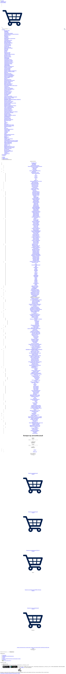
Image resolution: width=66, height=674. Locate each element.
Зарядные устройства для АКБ (9, 71)
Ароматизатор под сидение (34, 292)
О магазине (4, 655)
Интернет (5, 144)
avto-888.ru (22, 667)
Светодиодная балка (7, 45)
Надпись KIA (36, 226)
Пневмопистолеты (36, 376)
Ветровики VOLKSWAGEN (36, 255)
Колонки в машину (35, 167)
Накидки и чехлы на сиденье (9, 97)
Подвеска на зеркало (7, 92)
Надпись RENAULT (36, 235)
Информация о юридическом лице (8, 656)
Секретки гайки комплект (8, 138)
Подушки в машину (7, 93)
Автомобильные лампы (8, 40)
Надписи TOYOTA (36, 236)
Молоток (5, 136)
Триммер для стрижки (8, 148)
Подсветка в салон (7, 43)
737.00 (33, 648)
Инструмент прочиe (7, 120)
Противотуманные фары (8, 42)
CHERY (36, 284)
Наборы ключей (36, 393)
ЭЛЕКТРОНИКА (7, 65)
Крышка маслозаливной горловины (10, 105)
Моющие (36, 379)
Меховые (35, 338)
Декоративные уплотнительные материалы (35, 166)
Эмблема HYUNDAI (35, 202)
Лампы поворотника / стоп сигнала (36, 181)
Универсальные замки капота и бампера (10, 111)
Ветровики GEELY (36, 246)
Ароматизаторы (6, 64)
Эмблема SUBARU (36, 215)
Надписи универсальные (36, 240)
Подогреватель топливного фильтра (36, 309)
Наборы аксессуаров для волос (9, 147)
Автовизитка (6, 86)
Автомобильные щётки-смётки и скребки (11, 140)
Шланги (36, 380)
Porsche (36, 278)
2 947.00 (33, 608)
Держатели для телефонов (8, 88)
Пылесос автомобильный (8, 76)
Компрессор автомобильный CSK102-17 (33, 550)
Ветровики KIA (36, 248)
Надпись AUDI (35, 219)
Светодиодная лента (7, 44)
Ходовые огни (6, 46)
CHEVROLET (36, 267)
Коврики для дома (7, 145)
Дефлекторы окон (7, 53)
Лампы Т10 (36, 180)
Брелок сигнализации (35, 300)
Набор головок (34, 413)
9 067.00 (33, 590)
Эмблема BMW (35, 197)
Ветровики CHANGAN (36, 245)
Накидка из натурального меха (36, 346)
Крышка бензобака (7, 103)
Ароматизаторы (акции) (8, 63)
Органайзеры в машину (8, 91)
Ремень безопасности (7, 79)
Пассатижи (6, 128)
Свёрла (5, 133)
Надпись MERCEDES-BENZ (36, 230)
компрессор (35, 451)
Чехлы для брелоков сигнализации (36, 299)
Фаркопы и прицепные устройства (10, 115)
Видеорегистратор (7, 69)
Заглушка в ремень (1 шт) (36, 333)
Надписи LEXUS (36, 229)
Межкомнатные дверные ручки (9, 146)
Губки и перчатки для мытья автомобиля (11, 141)
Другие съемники (36, 408)
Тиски (36, 401)
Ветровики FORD (36, 259)
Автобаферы (6, 37)
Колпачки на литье (35, 262)
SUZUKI (35, 281)
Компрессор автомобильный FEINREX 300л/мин (33, 589)
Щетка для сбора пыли (8, 142)
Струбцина (6, 131)
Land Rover (36, 272)
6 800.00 (33, 474)
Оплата (3, 657)
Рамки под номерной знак (8, 106)
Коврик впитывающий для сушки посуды (36, 422)
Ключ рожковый (36, 387)
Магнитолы (6, 35)
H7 (35, 178)
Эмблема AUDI (35, 196)
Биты (5, 121)
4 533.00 (33, 551)
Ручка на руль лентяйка (35, 343)
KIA (36, 271)
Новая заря (33, 441)
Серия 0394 (37, 323)
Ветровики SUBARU (35, 256)
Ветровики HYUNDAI (36, 249)
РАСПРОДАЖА (7, 30)
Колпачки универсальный (36, 264)
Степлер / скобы (7, 130)
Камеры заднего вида (7, 73)
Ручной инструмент (7, 117)
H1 (35, 174)
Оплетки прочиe (36, 336)
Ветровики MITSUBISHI (36, 254)
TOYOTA (36, 282)
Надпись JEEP (36, 225)
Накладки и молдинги (35, 359)
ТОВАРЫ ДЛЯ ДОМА (8, 143)
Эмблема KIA (36, 203)
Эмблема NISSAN (36, 209)
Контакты (4, 155)
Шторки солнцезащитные (8, 81)
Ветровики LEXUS (36, 251)
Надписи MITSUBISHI (36, 231)
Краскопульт (36, 374)
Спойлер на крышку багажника (9, 54)
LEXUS (36, 273)
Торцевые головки (36, 371)
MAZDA (35, 274)
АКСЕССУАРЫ (7, 77)
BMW (36, 266)
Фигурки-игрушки (35, 429)
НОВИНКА (6, 31)
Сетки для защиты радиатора (9, 107)
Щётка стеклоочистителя (8, 83)
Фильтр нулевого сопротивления (9, 38)
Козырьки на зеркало (7, 114)
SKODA (36, 279)
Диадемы (35, 427)
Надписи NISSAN (36, 232)
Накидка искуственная (36, 347)
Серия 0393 (37, 321)
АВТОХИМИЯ (6, 58)
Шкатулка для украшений (35, 430)
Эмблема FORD (36, 200)
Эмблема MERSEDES (36, 208)
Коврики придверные (35, 423)
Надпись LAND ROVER (36, 228)
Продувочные (37, 378)
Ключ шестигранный (35, 391)
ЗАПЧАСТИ (6, 36)
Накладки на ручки (7, 55)
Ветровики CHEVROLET (36, 247)
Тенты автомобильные (8, 108)
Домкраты (6, 122)
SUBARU (36, 280)
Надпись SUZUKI (36, 238)
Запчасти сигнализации (36, 301)
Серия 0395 (37, 324)
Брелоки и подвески (35, 317)
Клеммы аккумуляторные (8, 74)
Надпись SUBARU (36, 239)
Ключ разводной (36, 392)
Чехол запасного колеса (8, 102)
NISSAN (35, 277)
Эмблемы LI (36, 217)
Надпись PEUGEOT (36, 234)
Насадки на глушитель (8, 110)
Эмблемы (5, 50)
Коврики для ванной (36, 424)
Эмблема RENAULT (36, 212)
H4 (35, 176)
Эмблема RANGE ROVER (36, 211)
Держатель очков (7, 87)
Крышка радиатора (7, 104)
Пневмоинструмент (7, 118)
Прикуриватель (6, 94)
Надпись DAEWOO (36, 222)
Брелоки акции (36, 320)
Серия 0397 (37, 322)
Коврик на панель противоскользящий (10, 96)
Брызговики (6, 49)
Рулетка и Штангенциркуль (8, 129)
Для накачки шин (37, 377)
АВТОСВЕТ (6, 39)
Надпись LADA (36, 227)
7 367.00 (33, 512)
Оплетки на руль (7, 90)
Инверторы (6, 72)
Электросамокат (7, 153)
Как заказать (4, 154)
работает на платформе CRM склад (7, 660)
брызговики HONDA (35, 193)
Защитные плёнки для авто (8, 101)
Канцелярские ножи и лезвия (9, 125)
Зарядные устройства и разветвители (10, 70)
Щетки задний (36, 326)
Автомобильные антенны (8, 33)
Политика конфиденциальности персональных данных (11, 658)
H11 (36, 179)
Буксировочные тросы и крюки (9, 80)
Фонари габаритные (7, 47)
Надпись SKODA (36, 237)
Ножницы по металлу (7, 126)
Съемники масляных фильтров (36, 406)
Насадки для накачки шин (36, 375)
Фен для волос (6, 149)
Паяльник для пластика (8, 67)
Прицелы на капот (7, 52)
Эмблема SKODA (36, 213)
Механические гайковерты (8, 119)
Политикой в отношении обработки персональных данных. (10, 673)
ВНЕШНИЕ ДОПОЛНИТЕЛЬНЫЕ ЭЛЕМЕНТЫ (12, 99)
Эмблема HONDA (36, 201)
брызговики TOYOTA (36, 192)
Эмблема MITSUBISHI (36, 207)
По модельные (36, 337)
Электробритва (6, 151)
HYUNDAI (36, 270)
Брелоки (36, 319)
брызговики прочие (36, 195)
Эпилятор (5, 152)
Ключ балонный (36, 386)
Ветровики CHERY (36, 258)
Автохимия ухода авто (8, 59)
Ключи (35, 385)
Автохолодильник (35, 302)
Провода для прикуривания (35, 310)
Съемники (6, 132)
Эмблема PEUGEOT (36, 210)
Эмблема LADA (36, 204)
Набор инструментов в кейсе (9, 124)
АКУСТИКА (6, 32)
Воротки (35, 368)
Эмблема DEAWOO (36, 199)
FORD (36, 268)
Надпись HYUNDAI (36, 224)
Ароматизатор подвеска (8, 62)
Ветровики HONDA (36, 253)
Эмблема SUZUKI (36, 214)
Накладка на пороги (7, 98)
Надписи (5, 51)
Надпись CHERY (36, 241)
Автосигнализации (7, 68)
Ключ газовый (36, 389)
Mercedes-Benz (36, 275)
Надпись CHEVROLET (36, 221)
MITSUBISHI (36, 276)
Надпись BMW (35, 220)
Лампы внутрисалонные (36, 173)
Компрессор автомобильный (9, 66)
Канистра (5, 78)
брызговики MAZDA (35, 194)
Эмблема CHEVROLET (36, 198)
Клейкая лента (6, 57)
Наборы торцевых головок (36, 370)
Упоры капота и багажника (8, 112)
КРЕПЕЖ (5, 137)
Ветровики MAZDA (36, 252)
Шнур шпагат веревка (8, 84)
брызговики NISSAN (35, 191)
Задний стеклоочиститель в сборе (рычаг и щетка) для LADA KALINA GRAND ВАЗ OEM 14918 (33, 647)
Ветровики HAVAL (36, 260)
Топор (5, 127)
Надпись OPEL (35, 233)
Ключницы (36, 318)
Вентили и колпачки (7, 100)
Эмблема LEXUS (36, 205)
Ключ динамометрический (36, 390)
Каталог (3, 29)
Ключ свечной (36, 388)
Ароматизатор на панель (8, 61)
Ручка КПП (6, 95)
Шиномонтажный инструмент (9, 134)
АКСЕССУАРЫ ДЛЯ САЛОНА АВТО (10, 85)
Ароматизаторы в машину (8, 60)
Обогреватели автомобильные (35, 308)
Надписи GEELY (36, 243)
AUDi (36, 265)
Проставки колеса (7, 113)
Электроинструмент (7, 135)
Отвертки (35, 369)
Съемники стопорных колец (36, 405)
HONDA (35, 269)
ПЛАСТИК (6, 48)
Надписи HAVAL (36, 242)
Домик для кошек (35, 420)
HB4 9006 (36, 177)
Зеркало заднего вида (7, 89)
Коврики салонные (35, 316)
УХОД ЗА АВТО (7, 139)
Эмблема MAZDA (36, 206)
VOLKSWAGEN (36, 283)
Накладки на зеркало (7, 56)
